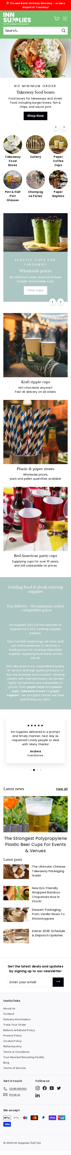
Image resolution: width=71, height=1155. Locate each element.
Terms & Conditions (16, 1052)
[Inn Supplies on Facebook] (45, 1088)
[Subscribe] (58, 982)
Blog (6, 1063)
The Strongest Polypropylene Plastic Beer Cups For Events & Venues (35, 844)
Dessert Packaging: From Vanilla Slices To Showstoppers (48, 914)
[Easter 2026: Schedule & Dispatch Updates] (16, 936)
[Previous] (56, 127)
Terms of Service (14, 1068)
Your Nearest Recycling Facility (23, 1057)
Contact (8, 1014)
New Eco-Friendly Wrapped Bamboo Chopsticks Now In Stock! (46, 894)
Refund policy (12, 1046)
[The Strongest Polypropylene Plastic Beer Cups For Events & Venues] (35, 814)
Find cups (35, 290)
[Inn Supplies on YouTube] (52, 1088)
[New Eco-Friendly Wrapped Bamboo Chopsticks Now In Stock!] (16, 893)
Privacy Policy (12, 1035)
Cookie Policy (12, 1041)
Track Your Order (14, 1025)
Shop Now (35, 115)
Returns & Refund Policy (19, 1030)
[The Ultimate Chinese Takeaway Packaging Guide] (16, 871)
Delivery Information (16, 1019)
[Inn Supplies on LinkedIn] (38, 1095)
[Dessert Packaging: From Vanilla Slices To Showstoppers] (16, 915)
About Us (9, 1008)
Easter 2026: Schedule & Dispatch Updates (48, 933)
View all (62, 789)
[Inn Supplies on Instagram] (38, 1088)
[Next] (64, 127)
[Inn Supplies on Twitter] (59, 1088)
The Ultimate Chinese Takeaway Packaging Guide (48, 870)
